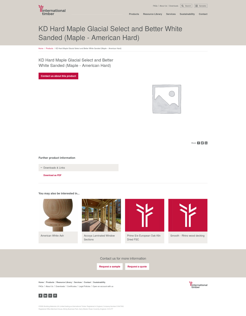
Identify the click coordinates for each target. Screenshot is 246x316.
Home (40, 48)
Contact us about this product (58, 76)
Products (134, 14)
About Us (163, 6)
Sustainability (187, 14)
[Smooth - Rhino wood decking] (188, 215)
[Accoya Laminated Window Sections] (101, 215)
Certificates (72, 286)
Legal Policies (84, 286)
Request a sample (109, 266)
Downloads (173, 6)
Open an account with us (103, 286)
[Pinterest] (55, 295)
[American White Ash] (58, 215)
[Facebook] (40, 295)
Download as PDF (52, 175)
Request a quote (137, 266)
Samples (202, 5)
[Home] (52, 10)
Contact (203, 14)
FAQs (155, 6)
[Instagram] (50, 295)
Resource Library (152, 14)
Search (188, 5)
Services (171, 14)
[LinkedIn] (45, 295)
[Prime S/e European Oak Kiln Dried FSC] (144, 215)
